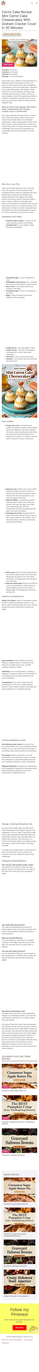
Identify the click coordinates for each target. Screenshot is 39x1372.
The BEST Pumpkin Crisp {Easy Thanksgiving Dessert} (15, 1235)
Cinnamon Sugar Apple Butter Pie (14, 1090)
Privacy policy (28, 1339)
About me (5, 1339)
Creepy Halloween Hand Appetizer (16, 1296)
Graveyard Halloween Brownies (13, 1155)
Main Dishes (8, 65)
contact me (5, 1343)
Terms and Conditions (15, 1339)
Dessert (5, 1087)
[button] (32, 3)
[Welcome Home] (3, 3)
